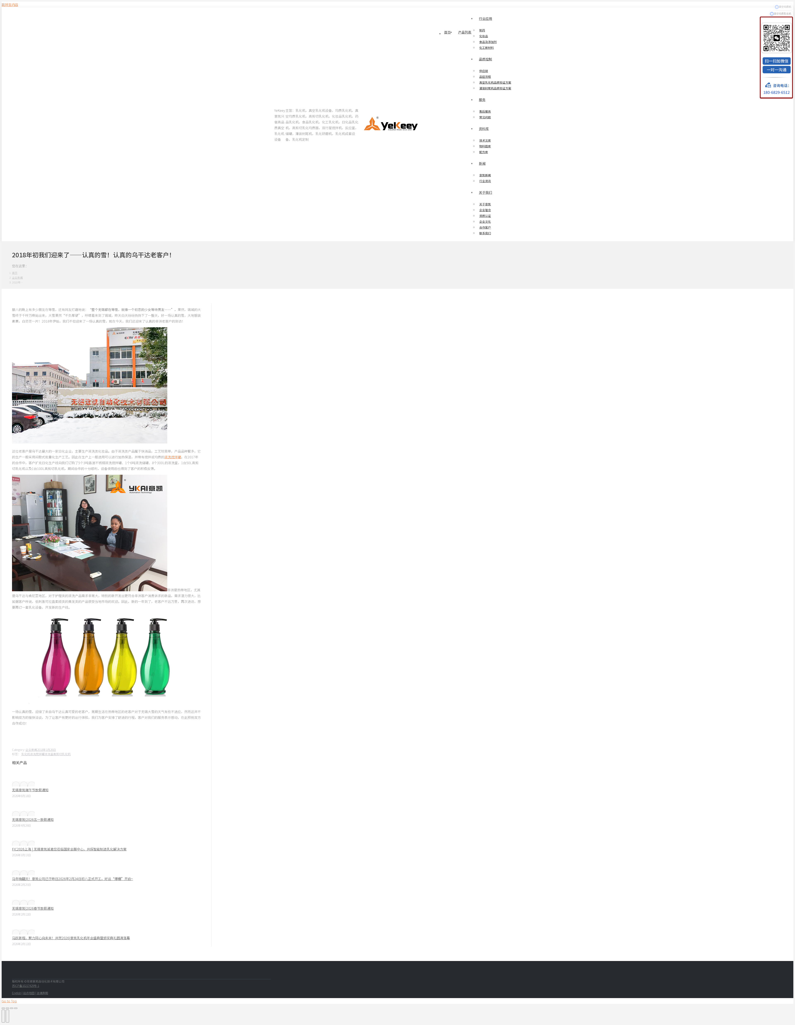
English (16, 993)
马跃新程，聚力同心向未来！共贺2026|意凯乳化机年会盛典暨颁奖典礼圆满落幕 (71, 937)
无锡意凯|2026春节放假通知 (33, 908)
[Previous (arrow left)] (3, 1016)
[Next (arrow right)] (7, 1016)
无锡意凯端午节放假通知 (30, 789)
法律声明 (42, 993)
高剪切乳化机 (62, 754)
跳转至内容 (10, 4)
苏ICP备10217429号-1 (25, 986)
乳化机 (25, 754)
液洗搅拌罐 (172, 456)
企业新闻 (31, 750)
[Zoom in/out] (15, 1008)
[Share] (7, 1008)
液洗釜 (49, 754)
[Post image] (23, 784)
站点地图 (29, 993)
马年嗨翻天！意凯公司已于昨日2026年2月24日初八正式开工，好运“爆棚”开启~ (72, 878)
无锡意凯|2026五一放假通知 (33, 819)
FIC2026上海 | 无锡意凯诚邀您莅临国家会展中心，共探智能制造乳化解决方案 (69, 849)
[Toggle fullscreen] (11, 1008)
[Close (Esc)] (3, 1008)
